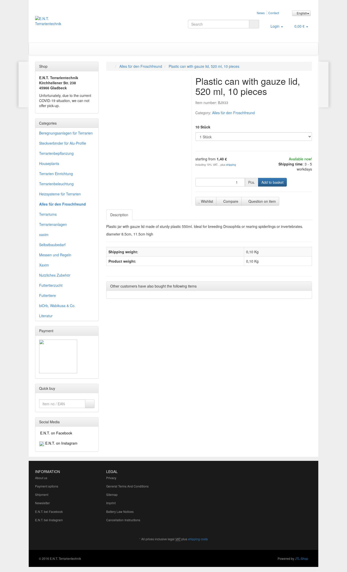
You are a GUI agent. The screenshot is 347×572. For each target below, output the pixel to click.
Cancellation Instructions (123, 520)
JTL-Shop (301, 558)
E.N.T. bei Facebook (49, 511)
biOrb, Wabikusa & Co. (57, 305)
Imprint (111, 503)
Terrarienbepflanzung (56, 153)
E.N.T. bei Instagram (49, 520)
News (261, 13)
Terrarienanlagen (53, 224)
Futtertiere (47, 295)
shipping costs (198, 539)
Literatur (46, 315)
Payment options (46, 486)
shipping (231, 164)
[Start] (111, 66)
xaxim (44, 234)
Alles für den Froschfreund (233, 112)
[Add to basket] (89, 403)
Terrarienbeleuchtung (56, 183)
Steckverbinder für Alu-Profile (62, 143)
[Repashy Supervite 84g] (24, 84)
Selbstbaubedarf (52, 244)
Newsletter (42, 503)
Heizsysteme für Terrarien (60, 193)
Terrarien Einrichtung (56, 173)
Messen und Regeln (55, 254)
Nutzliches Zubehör (54, 275)
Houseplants (49, 163)
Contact (273, 13)
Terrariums (48, 214)
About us (41, 478)
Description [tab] (119, 214)
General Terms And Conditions (127, 486)
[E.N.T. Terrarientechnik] (78, 23)
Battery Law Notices (120, 511)
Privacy (111, 478)
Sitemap (112, 494)
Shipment (41, 494)
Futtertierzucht (50, 285)
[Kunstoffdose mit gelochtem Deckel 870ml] (323, 84)
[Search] (254, 24)
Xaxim (44, 264)
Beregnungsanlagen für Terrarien (66, 133)
